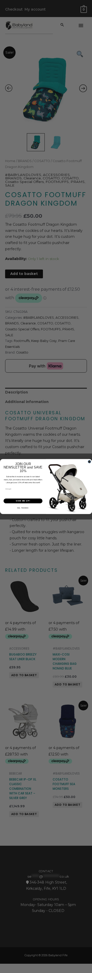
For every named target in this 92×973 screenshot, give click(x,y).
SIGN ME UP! (23, 501)
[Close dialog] (89, 461)
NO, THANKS (23, 508)
